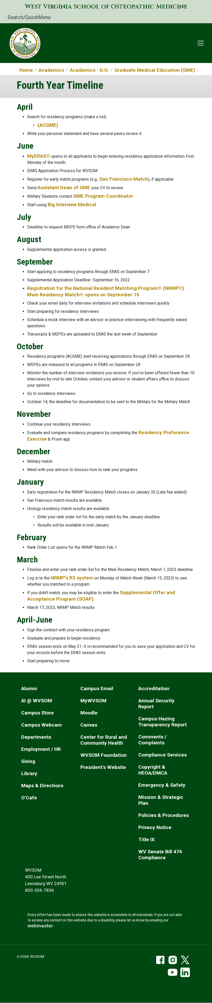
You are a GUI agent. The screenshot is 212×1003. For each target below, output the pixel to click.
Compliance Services (162, 755)
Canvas (88, 725)
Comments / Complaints (152, 740)
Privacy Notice (154, 827)
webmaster (40, 926)
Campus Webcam (41, 725)
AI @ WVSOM (36, 701)
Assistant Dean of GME (63, 187)
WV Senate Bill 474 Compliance (160, 855)
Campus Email (96, 688)
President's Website (103, 767)
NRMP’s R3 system (72, 578)
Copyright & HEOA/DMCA (152, 770)
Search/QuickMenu (29, 17)
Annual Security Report (156, 704)
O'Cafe (29, 798)
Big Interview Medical (72, 205)
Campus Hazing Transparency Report (162, 722)
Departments (36, 737)
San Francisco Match (123, 179)
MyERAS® (38, 156)
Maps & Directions (42, 786)
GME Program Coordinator (103, 196)
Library (29, 773)
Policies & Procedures (163, 815)
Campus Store (37, 713)
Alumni (29, 688)
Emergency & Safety (161, 785)
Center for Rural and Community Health (103, 740)
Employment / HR (41, 749)
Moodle (88, 713)
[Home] (22, 43)
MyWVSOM (93, 701)
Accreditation (153, 688)
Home (26, 70)
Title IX (146, 839)
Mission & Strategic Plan (160, 800)
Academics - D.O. (89, 70)
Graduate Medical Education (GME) (155, 70)
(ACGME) (47, 125)
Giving (28, 761)
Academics (51, 70)
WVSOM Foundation (103, 755)
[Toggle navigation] (200, 43)
